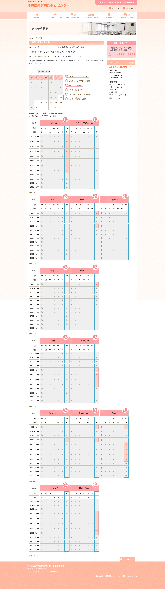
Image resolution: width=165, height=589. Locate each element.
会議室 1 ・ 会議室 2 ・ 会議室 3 (80, 81)
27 (46, 102)
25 (36, 102)
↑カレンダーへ (33, 192)
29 (56, 102)
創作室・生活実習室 (75, 90)
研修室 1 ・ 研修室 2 (75, 85)
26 (41, 102)
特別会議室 (82, 99)
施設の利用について (45, 56)
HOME (31, 38)
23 (61, 97)
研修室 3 (71, 99)
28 (51, 102)
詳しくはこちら (115, 98)
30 (61, 102)
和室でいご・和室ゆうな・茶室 (79, 94)
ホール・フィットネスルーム (78, 76)
